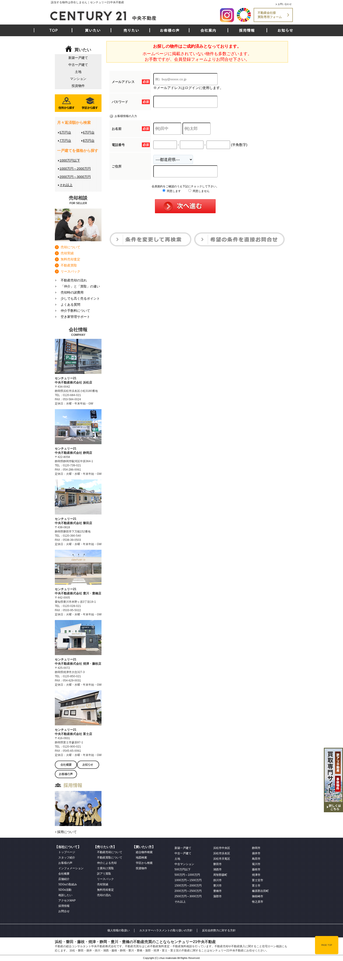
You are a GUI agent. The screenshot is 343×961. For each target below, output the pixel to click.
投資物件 (78, 86)
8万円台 (88, 140)
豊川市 (217, 885)
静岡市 (256, 848)
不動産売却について (109, 852)
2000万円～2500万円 (188, 891)
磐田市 (217, 864)
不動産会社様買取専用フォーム (270, 15)
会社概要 (64, 873)
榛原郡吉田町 (260, 891)
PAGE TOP (326, 945)
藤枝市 (256, 869)
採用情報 (247, 30)
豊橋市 (217, 891)
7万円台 (65, 140)
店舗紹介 (64, 879)
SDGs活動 (64, 889)
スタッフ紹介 (66, 857)
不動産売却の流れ (74, 280)
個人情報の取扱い (118, 930)
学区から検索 (144, 863)
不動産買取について (109, 857)
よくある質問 (70, 304)
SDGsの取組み (67, 884)
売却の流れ (104, 895)
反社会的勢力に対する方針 (219, 930)
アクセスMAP (67, 900)
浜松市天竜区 (221, 858)
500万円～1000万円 (187, 874)
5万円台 (65, 132)
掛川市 (217, 880)
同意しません (201, 191)
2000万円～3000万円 (75, 177)
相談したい (65, 895)
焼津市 (256, 874)
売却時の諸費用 (72, 292)
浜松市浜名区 (221, 853)
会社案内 (208, 30)
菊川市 (256, 864)
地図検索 (141, 857)
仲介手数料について (75, 310)
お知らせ (285, 30)
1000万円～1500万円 (188, 880)
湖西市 (217, 869)
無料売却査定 (70, 259)
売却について (70, 247)
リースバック (70, 271)
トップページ (66, 852)
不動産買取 (69, 265)
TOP (53, 30)
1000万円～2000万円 (75, 168)
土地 (78, 72)
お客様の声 (170, 30)
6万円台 (88, 132)
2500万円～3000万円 (188, 896)
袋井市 (256, 853)
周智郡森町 (220, 874)
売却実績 (67, 253)
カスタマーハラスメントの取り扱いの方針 (165, 930)
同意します (173, 191)
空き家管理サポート (75, 317)
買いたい (93, 30)
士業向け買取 (105, 868)
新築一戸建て (78, 58)
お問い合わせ (285, 4)
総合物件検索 (144, 852)
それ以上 (66, 185)
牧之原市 (257, 901)
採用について (67, 832)
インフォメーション (71, 868)
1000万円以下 (70, 160)
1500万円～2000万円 (188, 885)
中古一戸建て (78, 65)
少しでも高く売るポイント (80, 298)
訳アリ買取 (104, 873)
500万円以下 (183, 869)
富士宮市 (257, 880)
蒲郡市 (217, 896)
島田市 (256, 858)
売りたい (131, 30)
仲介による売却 (107, 863)
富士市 (256, 885)
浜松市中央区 (221, 848)
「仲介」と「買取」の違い (80, 286)
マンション (78, 79)
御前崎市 (257, 896)
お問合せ (64, 911)
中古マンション (184, 864)
